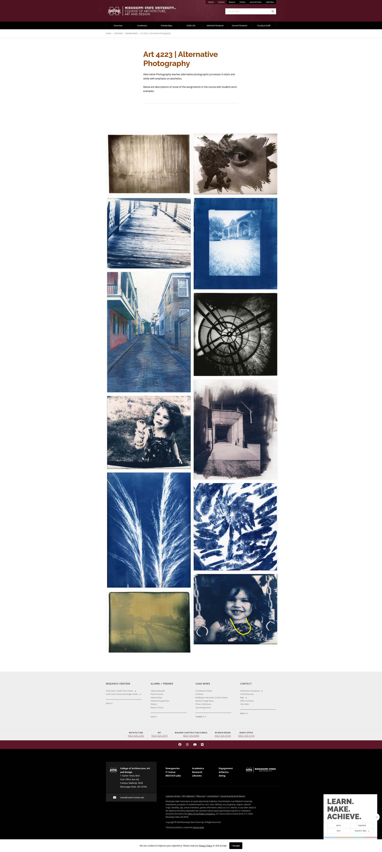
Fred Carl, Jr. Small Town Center (119, 690)
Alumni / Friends (162, 683)
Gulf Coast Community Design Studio (122, 694)
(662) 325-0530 (223, 735)
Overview (118, 25)
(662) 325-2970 (159, 735)
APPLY (243, 713)
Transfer (362, 826)
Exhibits (242, 2)
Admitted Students (215, 25)
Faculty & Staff (263, 25)
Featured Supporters (160, 700)
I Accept (236, 845)
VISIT (108, 703)
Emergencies (173, 768)
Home (108, 33)
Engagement (226, 768)
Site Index (244, 704)
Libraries (197, 775)
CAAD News (270, 2)
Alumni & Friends (255, 2)
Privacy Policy (205, 845)
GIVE (153, 717)
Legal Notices (212, 796)
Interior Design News (204, 700)
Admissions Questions (250, 690)
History (154, 704)
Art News (199, 694)
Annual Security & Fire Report (232, 796)
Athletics (224, 772)
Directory (222, 2)
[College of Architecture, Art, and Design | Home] (146, 11)
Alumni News (156, 697)
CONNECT (200, 717)
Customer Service (173, 796)
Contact (246, 683)
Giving (222, 775)
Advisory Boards (158, 690)
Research (232, 2)
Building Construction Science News (211, 697)
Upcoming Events (203, 707)
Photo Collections (203, 704)
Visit (339, 831)
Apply (338, 826)
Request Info (360, 831)
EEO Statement (188, 796)
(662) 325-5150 (246, 735)
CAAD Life (191, 25)
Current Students (239, 25)
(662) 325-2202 (136, 735)
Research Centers (118, 683)
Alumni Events (157, 694)
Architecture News (203, 690)
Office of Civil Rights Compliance (201, 814)
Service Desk (198, 827)
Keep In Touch (157, 707)
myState (212, 2)
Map (242, 697)
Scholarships (166, 25)
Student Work (131, 33)
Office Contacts (247, 700)
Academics (142, 25)
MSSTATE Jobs (173, 775)
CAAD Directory (247, 694)
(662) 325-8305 (191, 735)
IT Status (170, 772)
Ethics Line (201, 796)
